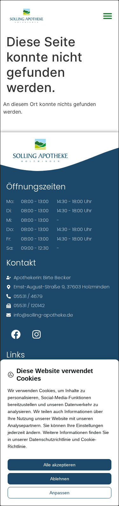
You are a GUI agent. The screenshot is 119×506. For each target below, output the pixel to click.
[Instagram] (36, 334)
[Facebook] (15, 334)
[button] (107, 16)
